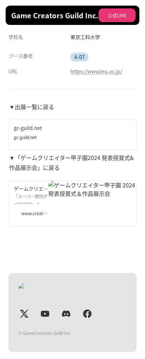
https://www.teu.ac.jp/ (96, 71)
